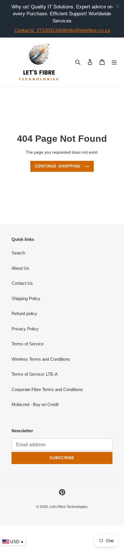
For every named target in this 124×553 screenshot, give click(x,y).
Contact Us (22, 283)
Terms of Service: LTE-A (35, 374)
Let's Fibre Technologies (69, 507)
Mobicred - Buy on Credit (35, 404)
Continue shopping (57, 166)
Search (18, 252)
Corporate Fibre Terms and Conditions (47, 389)
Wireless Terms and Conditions (41, 359)
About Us (20, 268)
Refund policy (24, 313)
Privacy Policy (25, 328)
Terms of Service (28, 343)
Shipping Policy (26, 298)
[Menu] (114, 62)
